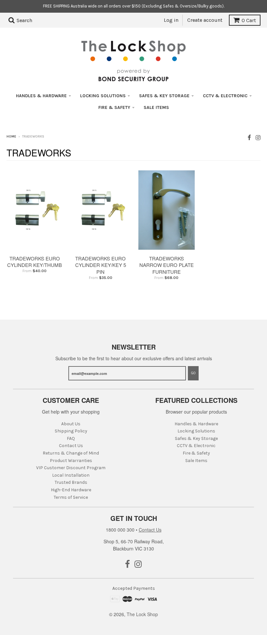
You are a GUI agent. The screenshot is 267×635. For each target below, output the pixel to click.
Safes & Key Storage (164, 96)
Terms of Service (71, 497)
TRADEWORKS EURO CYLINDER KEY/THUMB (34, 262)
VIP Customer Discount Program (70, 467)
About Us (70, 424)
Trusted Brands (71, 482)
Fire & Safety (114, 107)
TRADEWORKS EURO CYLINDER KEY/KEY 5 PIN (100, 265)
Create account (204, 20)
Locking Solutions (103, 96)
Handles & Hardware (41, 96)
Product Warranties (71, 460)
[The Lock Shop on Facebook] (249, 137)
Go (193, 373)
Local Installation (71, 475)
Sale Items (156, 107)
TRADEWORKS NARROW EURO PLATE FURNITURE (166, 265)
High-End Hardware (71, 490)
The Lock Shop (142, 614)
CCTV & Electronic (225, 96)
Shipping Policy (71, 431)
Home (11, 137)
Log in (171, 20)
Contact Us (71, 445)
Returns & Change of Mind (71, 453)
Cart (249, 20)
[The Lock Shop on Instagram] (258, 137)
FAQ (71, 438)
